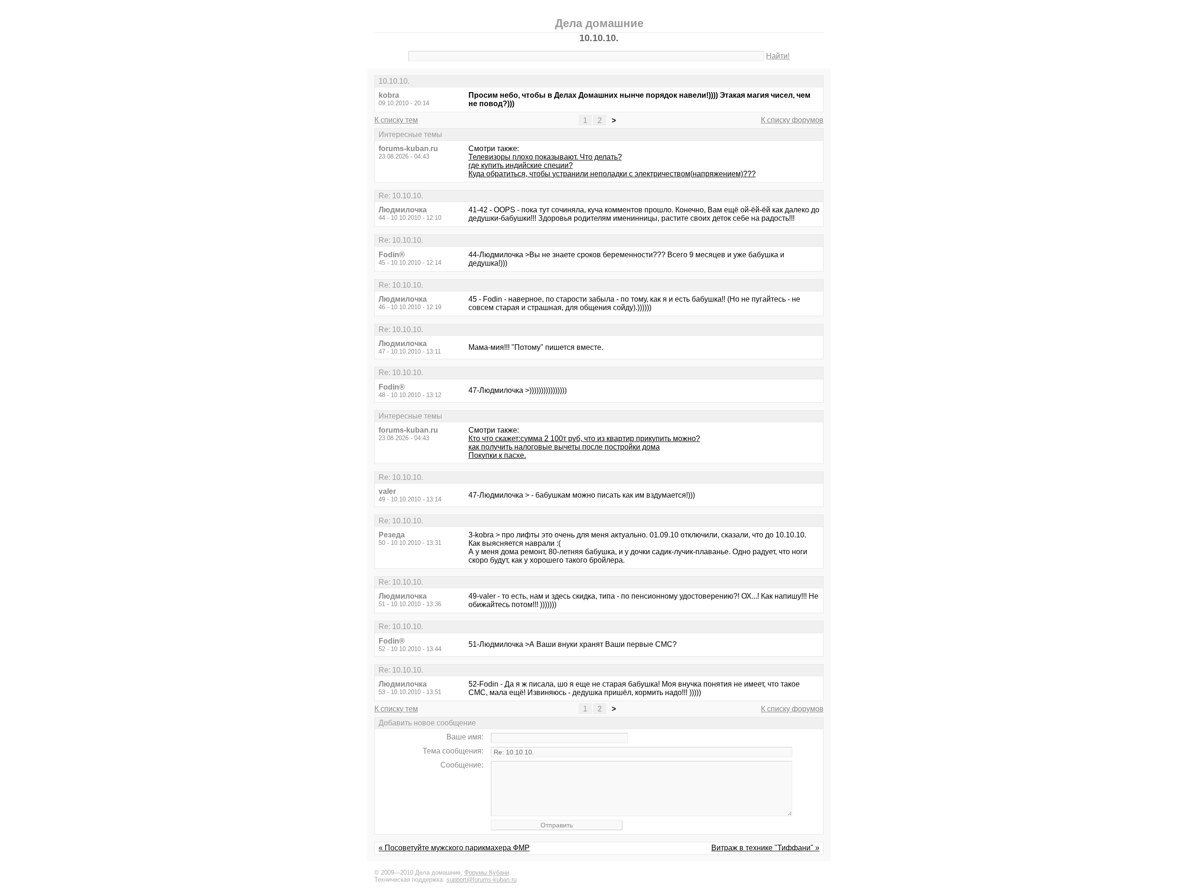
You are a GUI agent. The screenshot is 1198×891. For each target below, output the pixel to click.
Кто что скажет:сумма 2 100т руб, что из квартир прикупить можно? (584, 438)
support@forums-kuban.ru (481, 879)
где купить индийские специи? (520, 165)
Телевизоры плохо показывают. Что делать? (545, 157)
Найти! (777, 56)
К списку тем (396, 120)
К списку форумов (792, 120)
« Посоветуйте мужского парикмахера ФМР (454, 848)
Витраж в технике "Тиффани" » (765, 848)
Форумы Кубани (486, 872)
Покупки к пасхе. (497, 455)
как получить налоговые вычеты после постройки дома (564, 447)
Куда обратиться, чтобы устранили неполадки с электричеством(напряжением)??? (612, 174)
